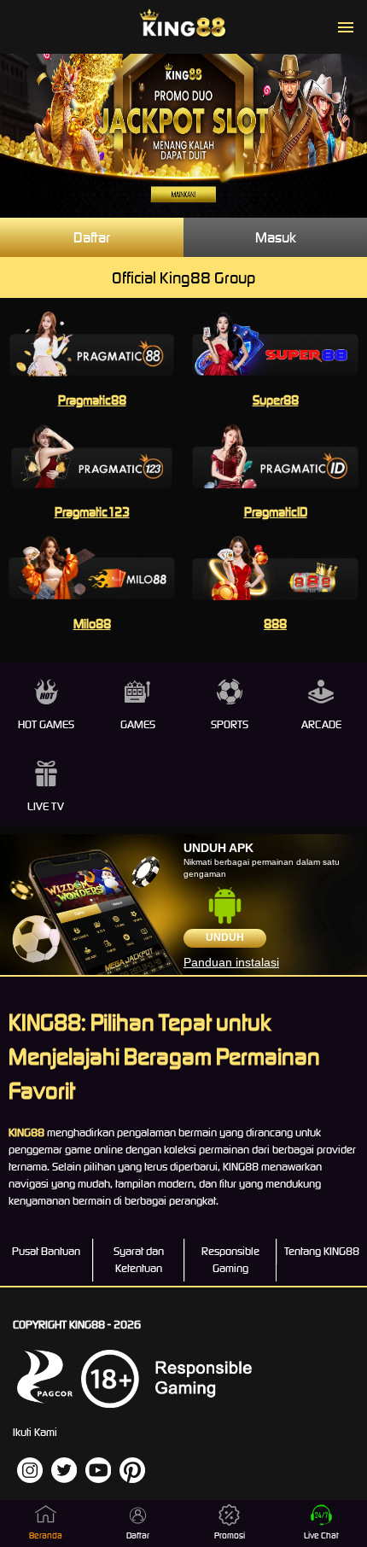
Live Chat (321, 1535)
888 (275, 624)
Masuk (275, 237)
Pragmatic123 (92, 512)
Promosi (229, 1535)
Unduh (225, 937)
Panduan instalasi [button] (231, 962)
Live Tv (45, 806)
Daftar (91, 237)
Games (137, 724)
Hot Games (46, 724)
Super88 (276, 400)
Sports (229, 724)
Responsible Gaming (230, 1260)
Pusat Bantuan (46, 1251)
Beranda (45, 1535)
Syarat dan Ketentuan (139, 1260)
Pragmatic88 (92, 400)
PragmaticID (275, 512)
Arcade (321, 724)
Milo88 (92, 624)
